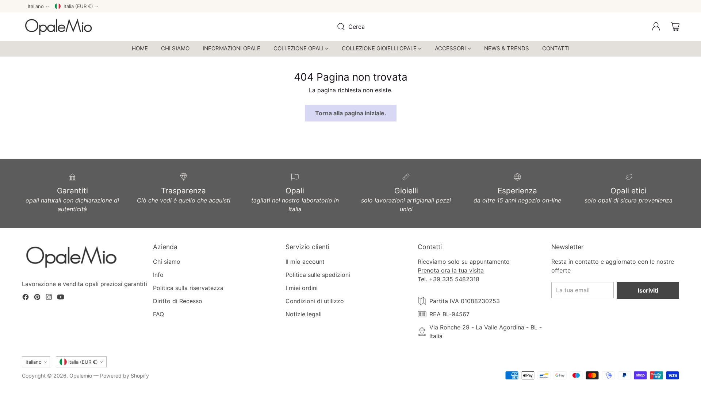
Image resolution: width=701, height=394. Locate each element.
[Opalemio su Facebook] (25, 298)
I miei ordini (302, 287)
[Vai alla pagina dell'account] (656, 27)
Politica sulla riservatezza (188, 287)
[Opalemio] (58, 26)
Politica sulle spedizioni (318, 274)
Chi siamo (166, 261)
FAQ (158, 314)
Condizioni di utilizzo (315, 301)
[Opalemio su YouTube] (60, 298)
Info (158, 274)
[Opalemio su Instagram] (49, 298)
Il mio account (305, 261)
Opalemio (80, 375)
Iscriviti (648, 290)
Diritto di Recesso (177, 301)
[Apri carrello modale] (675, 27)
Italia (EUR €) (78, 6)
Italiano (36, 6)
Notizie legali (304, 314)
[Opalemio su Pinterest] (37, 298)
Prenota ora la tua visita (451, 270)
